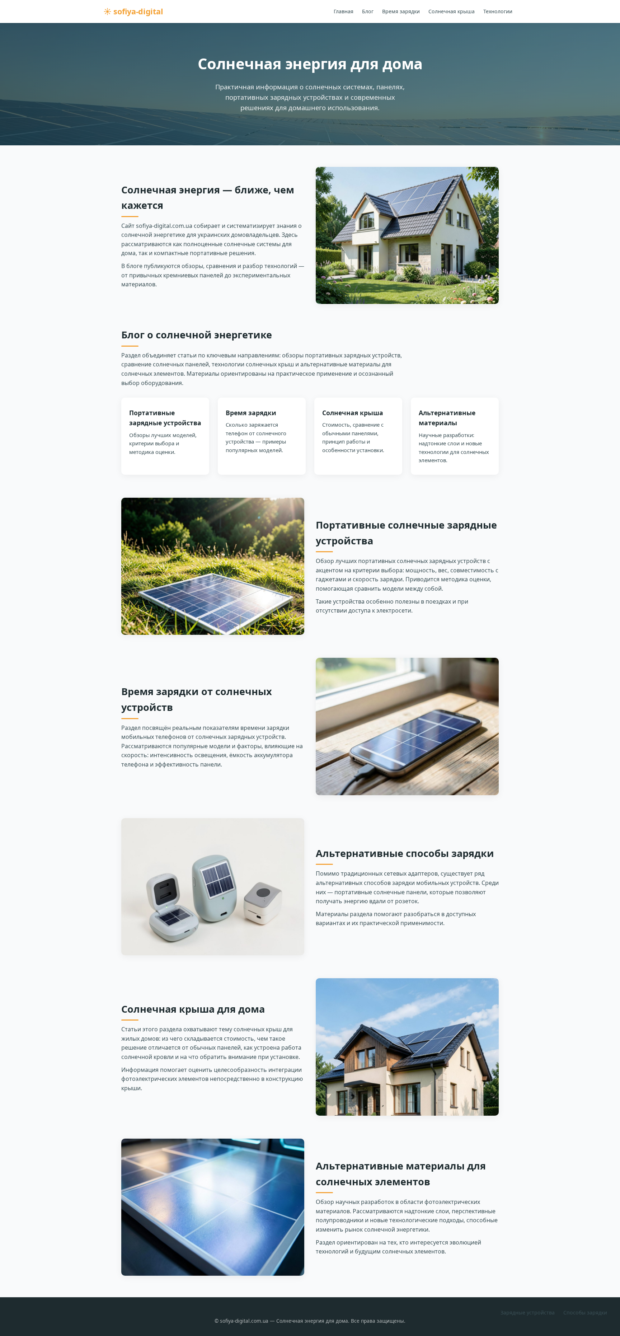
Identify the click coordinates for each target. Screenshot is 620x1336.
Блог (368, 11)
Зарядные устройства (528, 1312)
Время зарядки (401, 11)
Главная (343, 11)
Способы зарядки (585, 1312)
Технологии (497, 11)
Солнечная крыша (451, 11)
